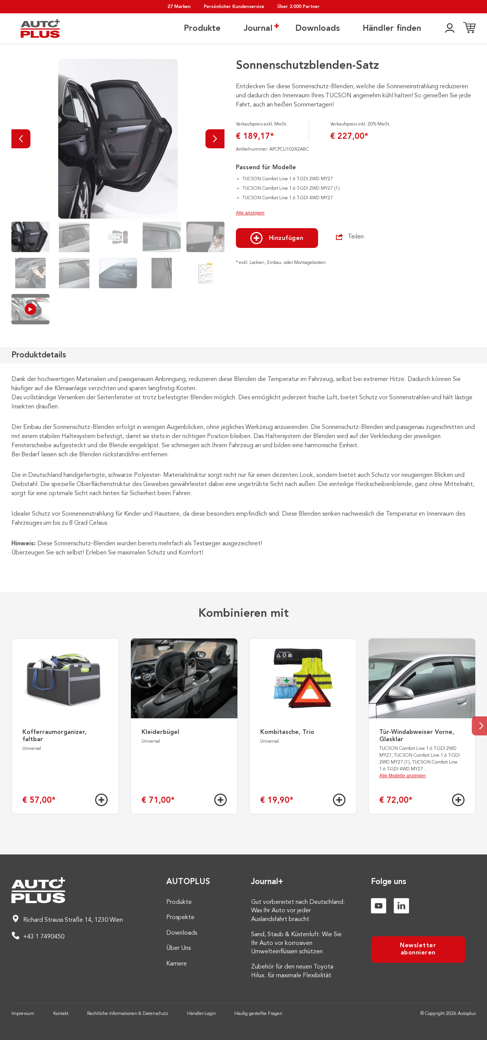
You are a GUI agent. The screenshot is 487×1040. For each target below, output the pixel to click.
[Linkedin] (401, 905)
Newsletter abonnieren (418, 949)
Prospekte (180, 918)
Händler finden (392, 28)
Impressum (22, 1013)
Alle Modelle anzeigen (402, 775)
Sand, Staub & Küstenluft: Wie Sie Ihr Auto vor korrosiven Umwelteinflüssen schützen (296, 943)
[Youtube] (378, 905)
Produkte (202, 28)
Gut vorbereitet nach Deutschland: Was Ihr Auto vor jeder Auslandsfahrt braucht (298, 911)
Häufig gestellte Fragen (258, 1013)
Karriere (176, 964)
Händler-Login (201, 1013)
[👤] (449, 28)
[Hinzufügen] (101, 800)
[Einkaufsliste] (469, 28)
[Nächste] (214, 138)
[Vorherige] (20, 138)
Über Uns (178, 948)
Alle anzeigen (250, 213)
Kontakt (60, 1013)
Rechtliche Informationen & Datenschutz (127, 1013)
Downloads (317, 28)
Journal (258, 28)
